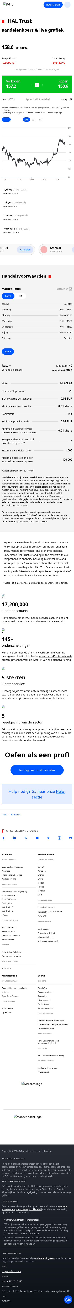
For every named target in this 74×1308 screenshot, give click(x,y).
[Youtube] (37, 838)
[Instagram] (59, 838)
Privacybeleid (22, 1209)
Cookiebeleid (35, 1209)
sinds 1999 (24, 617)
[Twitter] (26, 838)
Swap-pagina (53, 69)
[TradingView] (70, 838)
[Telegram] (48, 838)
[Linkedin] (14, 838)
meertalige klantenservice (52, 691)
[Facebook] (3, 838)
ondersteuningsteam (45, 1258)
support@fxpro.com (11, 1271)
